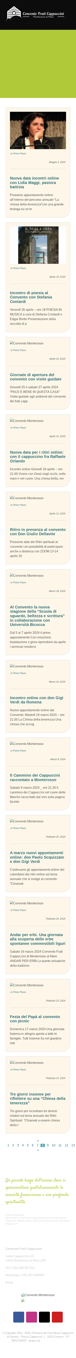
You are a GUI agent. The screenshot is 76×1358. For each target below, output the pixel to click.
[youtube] (57, 1317)
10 (53, 1145)
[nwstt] (38, 1300)
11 (60, 1145)
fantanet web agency (52, 1340)
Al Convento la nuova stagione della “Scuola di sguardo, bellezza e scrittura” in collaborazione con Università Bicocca (37, 616)
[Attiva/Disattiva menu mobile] (68, 24)
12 (66, 1145)
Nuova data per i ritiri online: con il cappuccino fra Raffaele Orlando (37, 456)
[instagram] (31, 1317)
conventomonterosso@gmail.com (35, 1282)
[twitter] (44, 1317)
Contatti (55, 1325)
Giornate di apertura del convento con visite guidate (35, 377)
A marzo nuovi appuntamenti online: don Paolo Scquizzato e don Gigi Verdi (37, 857)
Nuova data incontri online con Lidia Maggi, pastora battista (34, 182)
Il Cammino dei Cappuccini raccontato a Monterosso (35, 777)
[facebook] (18, 1317)
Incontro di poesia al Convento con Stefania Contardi (31, 297)
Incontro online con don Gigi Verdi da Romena (36, 700)
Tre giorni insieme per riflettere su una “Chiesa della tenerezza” (37, 1098)
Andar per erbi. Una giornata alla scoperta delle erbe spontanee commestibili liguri (37, 939)
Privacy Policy (24, 1325)
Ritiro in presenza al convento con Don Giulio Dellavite (38, 531)
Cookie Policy (41, 1325)
